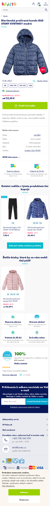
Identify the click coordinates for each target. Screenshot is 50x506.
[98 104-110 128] (13, 280)
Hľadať (46, 9)
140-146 (35, 223)
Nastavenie (24, 500)
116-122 (22, 85)
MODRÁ (37, 135)
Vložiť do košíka (27, 105)
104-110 (13, 85)
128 (30, 85)
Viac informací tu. (8, 486)
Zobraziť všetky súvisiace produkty (25, 245)
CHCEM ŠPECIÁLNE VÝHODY (37, 401)
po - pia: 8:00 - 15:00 (21, 440)
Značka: (33, 150)
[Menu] (45, 3)
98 (5, 85)
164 (13, 223)
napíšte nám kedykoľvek (21, 449)
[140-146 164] (37, 209)
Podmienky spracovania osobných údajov (25, 407)
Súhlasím (24, 492)
